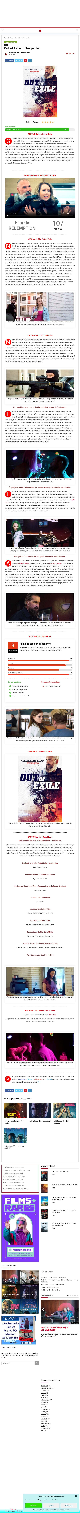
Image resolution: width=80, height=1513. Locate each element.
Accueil (6, 38)
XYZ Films (52, 1015)
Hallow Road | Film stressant (39, 1121)
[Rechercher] (37, 1363)
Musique (43, 1416)
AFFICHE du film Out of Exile (14, 1183)
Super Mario (45, 1423)
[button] (76, 1496)
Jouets (43, 1405)
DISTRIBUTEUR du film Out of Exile (16, 1189)
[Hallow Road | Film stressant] (29, 1285)
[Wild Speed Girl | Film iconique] (11, 1300)
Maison (43, 1414)
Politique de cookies (38, 1509)
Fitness (43, 1397)
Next (77, 1310)
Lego (42, 1407)
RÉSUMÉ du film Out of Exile (14, 1167)
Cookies (19, 1511)
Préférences (69, 1505)
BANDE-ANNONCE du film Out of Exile (18, 1170)
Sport (42, 1421)
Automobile (44, 1386)
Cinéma (43, 1390)
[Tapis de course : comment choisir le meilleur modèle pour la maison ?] (29, 1270)
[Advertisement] (40, 13)
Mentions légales (64, 1509)
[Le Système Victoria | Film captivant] (29, 1300)
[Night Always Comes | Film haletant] (11, 1285)
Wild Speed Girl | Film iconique (50, 1290)
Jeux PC (43, 1402)
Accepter (33, 1505)
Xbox (42, 1430)
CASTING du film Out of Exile (14, 1186)
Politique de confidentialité (52, 1509)
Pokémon (44, 1419)
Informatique (45, 1400)
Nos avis (13, 1509)
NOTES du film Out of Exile (14, 1180)
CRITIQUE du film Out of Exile (15, 1177)
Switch (43, 1426)
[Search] (77, 30)
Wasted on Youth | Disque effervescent (53, 1277)
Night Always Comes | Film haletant (52, 1284)
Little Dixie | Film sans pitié (60, 1172)
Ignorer (51, 1505)
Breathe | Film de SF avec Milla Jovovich (64, 1184)
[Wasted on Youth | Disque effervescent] (11, 1270)
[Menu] (2, 30)
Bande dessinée (46, 1388)
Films (11, 38)
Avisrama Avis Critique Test (19, 53)
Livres (43, 1412)
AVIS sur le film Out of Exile (14, 1173)
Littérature (44, 1409)
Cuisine (43, 1393)
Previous (43, 1310)
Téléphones (44, 1428)
